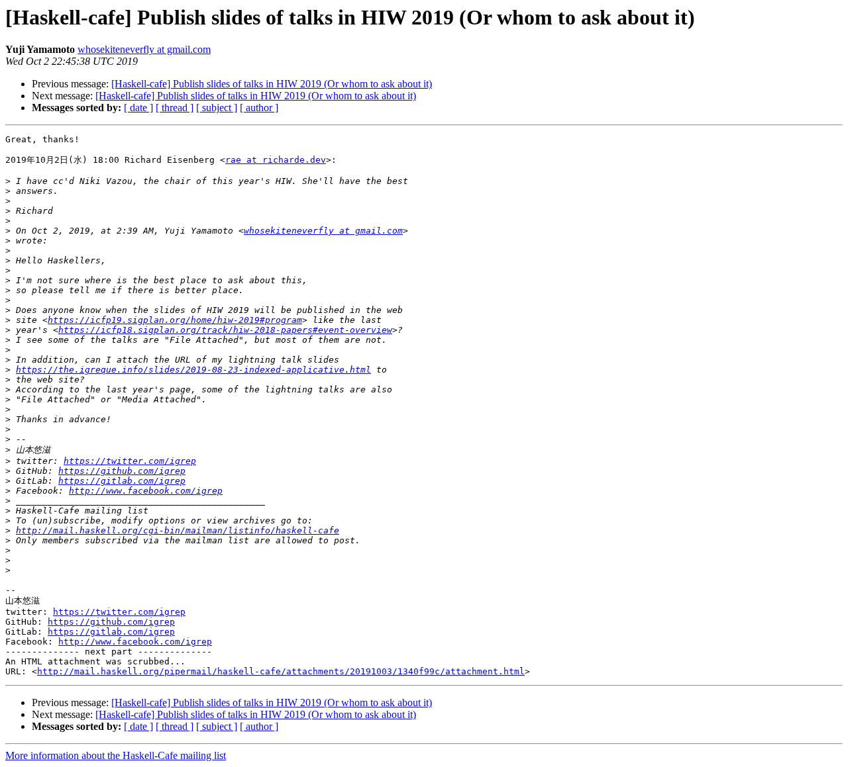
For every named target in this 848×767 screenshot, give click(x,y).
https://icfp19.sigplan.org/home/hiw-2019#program (175, 320)
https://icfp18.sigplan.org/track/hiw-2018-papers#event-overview (225, 330)
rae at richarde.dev (275, 160)
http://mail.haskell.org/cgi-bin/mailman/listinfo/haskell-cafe (177, 530)
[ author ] (259, 107)
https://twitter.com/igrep (130, 461)
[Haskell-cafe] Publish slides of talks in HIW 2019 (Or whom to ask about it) (271, 83)
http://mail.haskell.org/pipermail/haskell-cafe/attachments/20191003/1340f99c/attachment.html (281, 671)
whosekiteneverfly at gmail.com (144, 49)
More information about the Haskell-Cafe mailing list (115, 755)
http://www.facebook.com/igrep (146, 491)
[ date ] (138, 107)
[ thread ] (174, 107)
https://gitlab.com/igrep (122, 481)
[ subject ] (216, 107)
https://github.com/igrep (122, 471)
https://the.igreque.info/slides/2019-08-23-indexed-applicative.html (193, 370)
